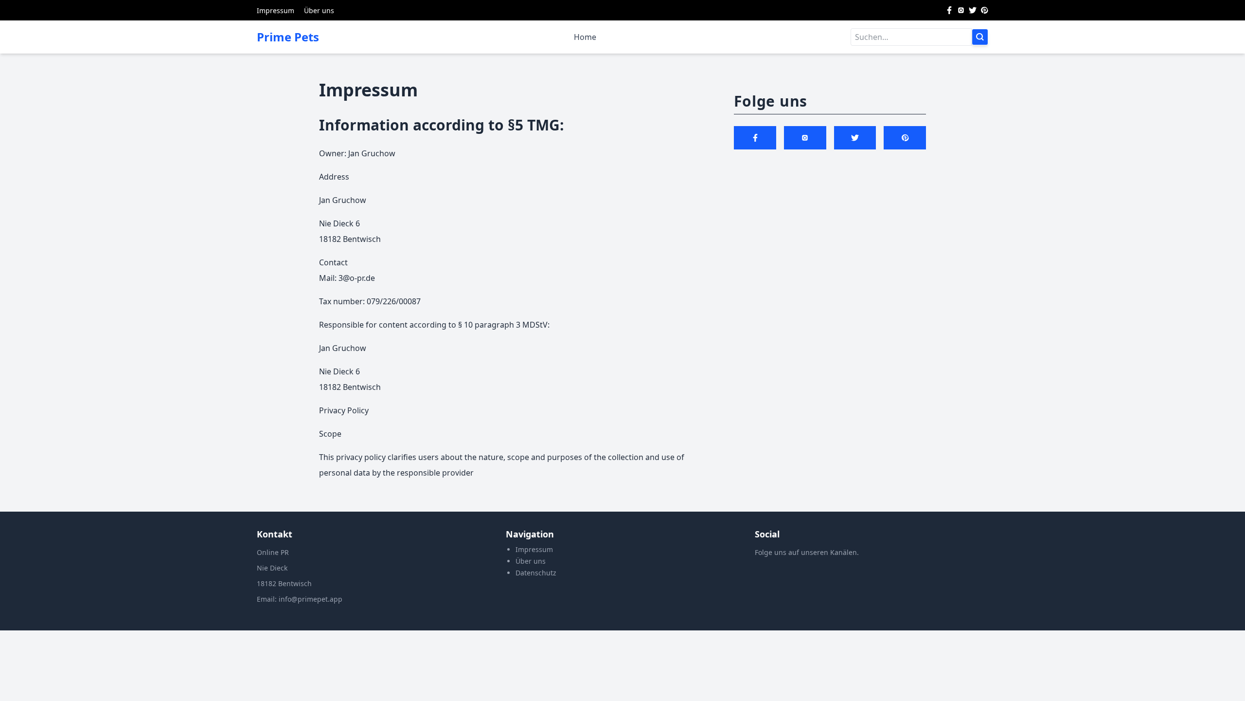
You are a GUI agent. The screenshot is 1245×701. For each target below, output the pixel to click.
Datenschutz (536, 572)
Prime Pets (288, 37)
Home (585, 37)
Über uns (319, 10)
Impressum (275, 10)
